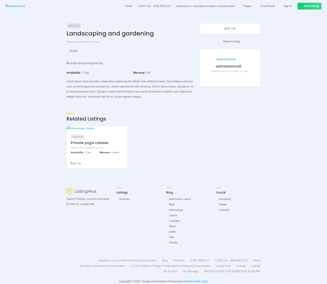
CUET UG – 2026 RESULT (154, 6)
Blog (172, 204)
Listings (241, 265)
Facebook (225, 199)
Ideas (172, 226)
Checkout (179, 260)
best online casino (180, 199)
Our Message (191, 271)
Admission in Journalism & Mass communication (205, 6)
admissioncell (228, 66)
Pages (248, 6)
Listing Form (223, 265)
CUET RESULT (199, 260)
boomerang (176, 209)
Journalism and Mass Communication (102, 265)
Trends (173, 242)
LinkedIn (224, 209)
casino (173, 215)
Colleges (174, 220)
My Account (170, 271)
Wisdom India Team (195, 281)
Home (129, 6)
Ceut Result (267, 6)
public (172, 231)
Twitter (223, 204)
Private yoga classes (89, 142)
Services (73, 26)
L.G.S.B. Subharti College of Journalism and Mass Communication (170, 265)
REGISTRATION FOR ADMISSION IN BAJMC (232, 271)
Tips (171, 237)
